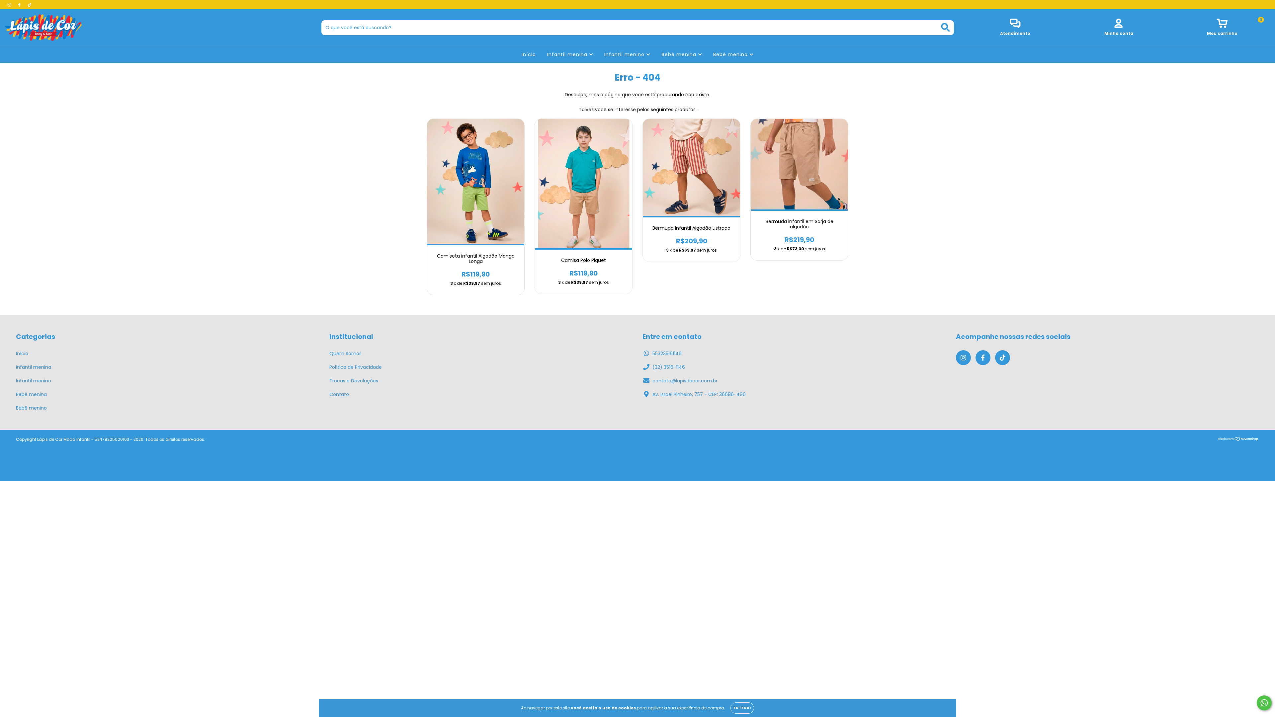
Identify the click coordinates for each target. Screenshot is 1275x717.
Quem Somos (345, 353)
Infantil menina (568, 54)
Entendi (742, 707)
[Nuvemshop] (1238, 439)
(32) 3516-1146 (668, 367)
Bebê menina (680, 54)
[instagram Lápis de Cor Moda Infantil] (10, 4)
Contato (339, 394)
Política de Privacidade (355, 367)
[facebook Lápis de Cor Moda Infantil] (20, 4)
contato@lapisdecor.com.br (685, 380)
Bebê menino (731, 54)
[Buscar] (945, 27)
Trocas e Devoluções (353, 380)
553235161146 (667, 353)
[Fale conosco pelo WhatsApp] (1264, 702)
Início (529, 54)
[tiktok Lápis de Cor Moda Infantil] (29, 4)
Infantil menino (625, 54)
